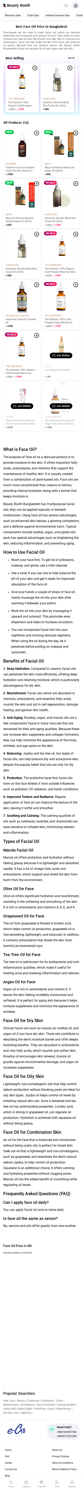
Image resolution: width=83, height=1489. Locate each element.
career (8, 1462)
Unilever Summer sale (57, 15)
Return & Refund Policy (64, 1469)
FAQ (7, 1456)
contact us (11, 1469)
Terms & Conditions (62, 1462)
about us (57, 1450)
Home (8, 1450)
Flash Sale (33, 15)
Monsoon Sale (13, 15)
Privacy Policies (60, 1456)
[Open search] (66, 6)
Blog (7, 1475)
